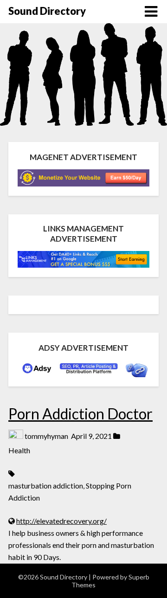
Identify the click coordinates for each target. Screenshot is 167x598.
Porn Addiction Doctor (80, 414)
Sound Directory (47, 11)
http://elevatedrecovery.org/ (61, 520)
